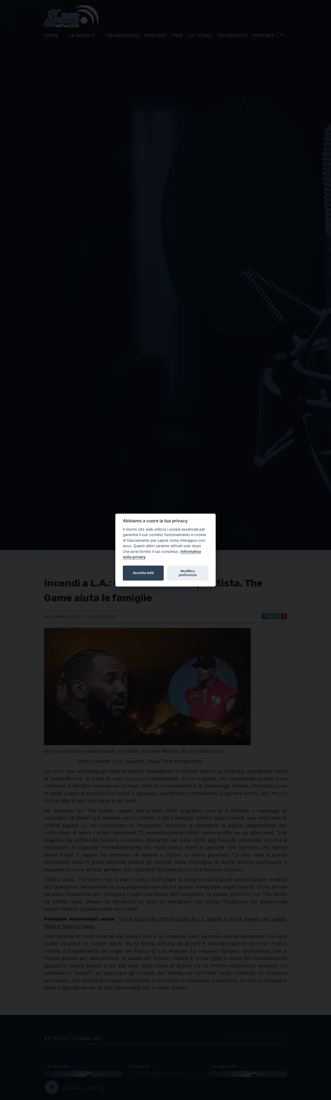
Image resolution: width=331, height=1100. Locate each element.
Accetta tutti (143, 573)
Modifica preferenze (188, 573)
